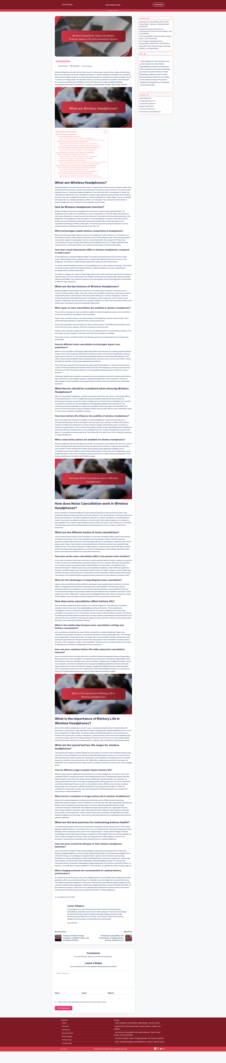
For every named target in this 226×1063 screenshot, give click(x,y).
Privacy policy (67, 1036)
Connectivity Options (63, 61)
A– (65, 1049)
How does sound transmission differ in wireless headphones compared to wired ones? (82, 140)
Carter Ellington (75, 906)
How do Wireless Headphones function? (69, 136)
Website (111, 993)
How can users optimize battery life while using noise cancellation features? (80, 163)
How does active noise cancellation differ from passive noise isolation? (78, 156)
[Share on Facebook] (155, 1049)
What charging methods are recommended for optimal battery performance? (80, 176)
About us (116, 10)
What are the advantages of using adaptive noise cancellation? (77, 158)
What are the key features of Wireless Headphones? (73, 141)
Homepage (158, 4)
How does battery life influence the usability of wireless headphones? (78, 149)
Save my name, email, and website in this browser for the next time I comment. (82, 1002)
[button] (72, 923)
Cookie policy (67, 1043)
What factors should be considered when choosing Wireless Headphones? (79, 147)
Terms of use (66, 1040)
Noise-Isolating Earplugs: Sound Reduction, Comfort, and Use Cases (139, 1042)
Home (64, 1023)
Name (57, 993)
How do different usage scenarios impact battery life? (74, 169)
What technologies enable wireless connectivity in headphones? (76, 138)
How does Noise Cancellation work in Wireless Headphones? (75, 153)
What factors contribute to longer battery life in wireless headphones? (78, 171)
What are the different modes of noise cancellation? (73, 154)
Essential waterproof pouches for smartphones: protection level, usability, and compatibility (155, 31)
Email (84, 993)
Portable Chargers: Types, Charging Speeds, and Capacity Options (139, 1038)
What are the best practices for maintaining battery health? (75, 173)
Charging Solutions (146, 101)
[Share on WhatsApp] (164, 1049)
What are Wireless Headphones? (66, 134)
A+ (62, 1049)
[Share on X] (158, 1049)
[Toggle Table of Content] (104, 131)
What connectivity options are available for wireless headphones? (77, 150)
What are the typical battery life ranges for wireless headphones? (77, 167)
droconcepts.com (113, 5)
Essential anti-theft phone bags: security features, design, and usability (137, 1027)
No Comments (88, 66)
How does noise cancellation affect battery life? (72, 160)
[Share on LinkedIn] (161, 1049)
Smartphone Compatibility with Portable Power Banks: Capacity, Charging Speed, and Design (154, 24)
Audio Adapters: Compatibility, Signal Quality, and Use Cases (137, 1023)
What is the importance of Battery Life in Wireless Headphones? (76, 166)
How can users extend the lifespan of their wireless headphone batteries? (79, 175)
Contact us (110, 10)
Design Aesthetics (145, 106)
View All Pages (67, 4)
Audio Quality (144, 98)
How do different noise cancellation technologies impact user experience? (79, 145)
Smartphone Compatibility (148, 112)
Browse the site (67, 1033)
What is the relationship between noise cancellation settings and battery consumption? (83, 162)
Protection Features (146, 109)
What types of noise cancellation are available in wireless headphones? (79, 143)
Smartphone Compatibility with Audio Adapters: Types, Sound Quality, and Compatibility (137, 1033)
